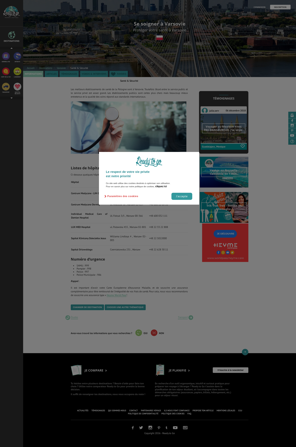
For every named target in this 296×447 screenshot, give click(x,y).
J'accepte (182, 196)
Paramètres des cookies (122, 196)
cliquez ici (161, 186)
